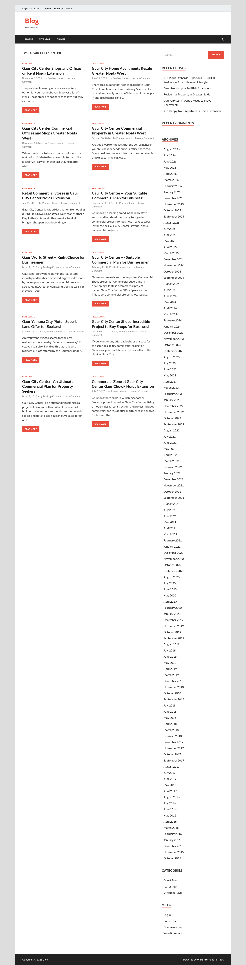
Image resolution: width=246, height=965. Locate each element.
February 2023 (173, 393)
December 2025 (173, 198)
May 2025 (170, 241)
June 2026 (170, 161)
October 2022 (172, 418)
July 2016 (170, 803)
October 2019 (172, 632)
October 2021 (172, 491)
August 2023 (172, 357)
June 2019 (170, 656)
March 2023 (171, 387)
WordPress (203, 959)
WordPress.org (173, 933)
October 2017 (172, 754)
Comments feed (173, 927)
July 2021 (170, 509)
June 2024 (170, 296)
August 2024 (172, 283)
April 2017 (170, 791)
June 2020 (170, 589)
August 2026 (172, 149)
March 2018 (171, 729)
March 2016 (171, 827)
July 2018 (170, 705)
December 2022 (173, 406)
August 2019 (172, 644)
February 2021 (173, 540)
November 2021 (174, 485)
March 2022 (171, 461)
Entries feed (171, 921)
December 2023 (173, 332)
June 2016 (170, 809)
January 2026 (172, 192)
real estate (28, 63)
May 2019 (170, 662)
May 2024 (170, 302)
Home (48, 8)
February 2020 (173, 607)
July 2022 (170, 436)
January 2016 (172, 839)
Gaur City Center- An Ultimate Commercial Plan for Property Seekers (47, 386)
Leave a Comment (141, 78)
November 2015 (174, 852)
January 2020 (172, 613)
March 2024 (171, 314)
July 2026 (170, 155)
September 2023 (174, 351)
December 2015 (173, 846)
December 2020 (173, 552)
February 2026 (173, 185)
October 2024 (172, 271)
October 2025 (172, 210)
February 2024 (173, 320)
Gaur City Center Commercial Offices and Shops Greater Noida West (49, 133)
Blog (32, 20)
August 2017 (172, 766)
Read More (29, 109)
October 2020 (172, 564)
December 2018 (173, 681)
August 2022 (172, 430)
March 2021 (171, 534)
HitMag (219, 959)
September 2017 (174, 760)
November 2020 (174, 558)
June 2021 (170, 516)
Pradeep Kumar (56, 78)
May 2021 (170, 522)
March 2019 (171, 674)
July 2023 (170, 363)
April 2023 (170, 381)
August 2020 (172, 577)
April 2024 (170, 308)
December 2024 (173, 259)
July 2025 (170, 228)
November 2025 (174, 204)
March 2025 (171, 253)
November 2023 (174, 338)
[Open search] (222, 39)
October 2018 (172, 693)
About (69, 8)
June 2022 (170, 442)
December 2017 (173, 742)
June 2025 (170, 234)
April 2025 (170, 247)
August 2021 (172, 503)
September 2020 (174, 571)
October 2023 (172, 344)
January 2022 (172, 473)
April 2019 (170, 668)
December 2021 (173, 479)
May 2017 (170, 784)
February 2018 (173, 736)
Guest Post (170, 880)
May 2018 (170, 717)
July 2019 (170, 650)
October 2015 (172, 858)
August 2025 (172, 222)
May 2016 (170, 815)
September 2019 (174, 638)
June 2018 (170, 711)
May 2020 (170, 595)
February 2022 (173, 467)
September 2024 (174, 277)
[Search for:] (193, 55)
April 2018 (170, 723)
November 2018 (174, 687)
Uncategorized (173, 892)
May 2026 (170, 167)
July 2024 (170, 289)
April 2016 (170, 821)
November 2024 (174, 265)
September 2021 (174, 497)
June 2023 (170, 369)
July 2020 (170, 583)
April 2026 (170, 173)
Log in (167, 914)
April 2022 (170, 454)
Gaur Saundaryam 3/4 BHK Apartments (188, 88)
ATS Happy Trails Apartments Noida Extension (192, 111)
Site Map (58, 8)
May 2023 (170, 375)
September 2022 (174, 424)
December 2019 (173, 619)
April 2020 (170, 601)
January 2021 (172, 546)
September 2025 (174, 216)
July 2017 (170, 772)
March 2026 (171, 179)
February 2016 (173, 833)
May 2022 (170, 448)
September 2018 (174, 699)
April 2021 (170, 528)
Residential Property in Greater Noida (187, 94)
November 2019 (174, 626)
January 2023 (172, 399)
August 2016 (172, 797)
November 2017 (174, 748)
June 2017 (170, 778)
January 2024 (172, 326)
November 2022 (174, 412)
